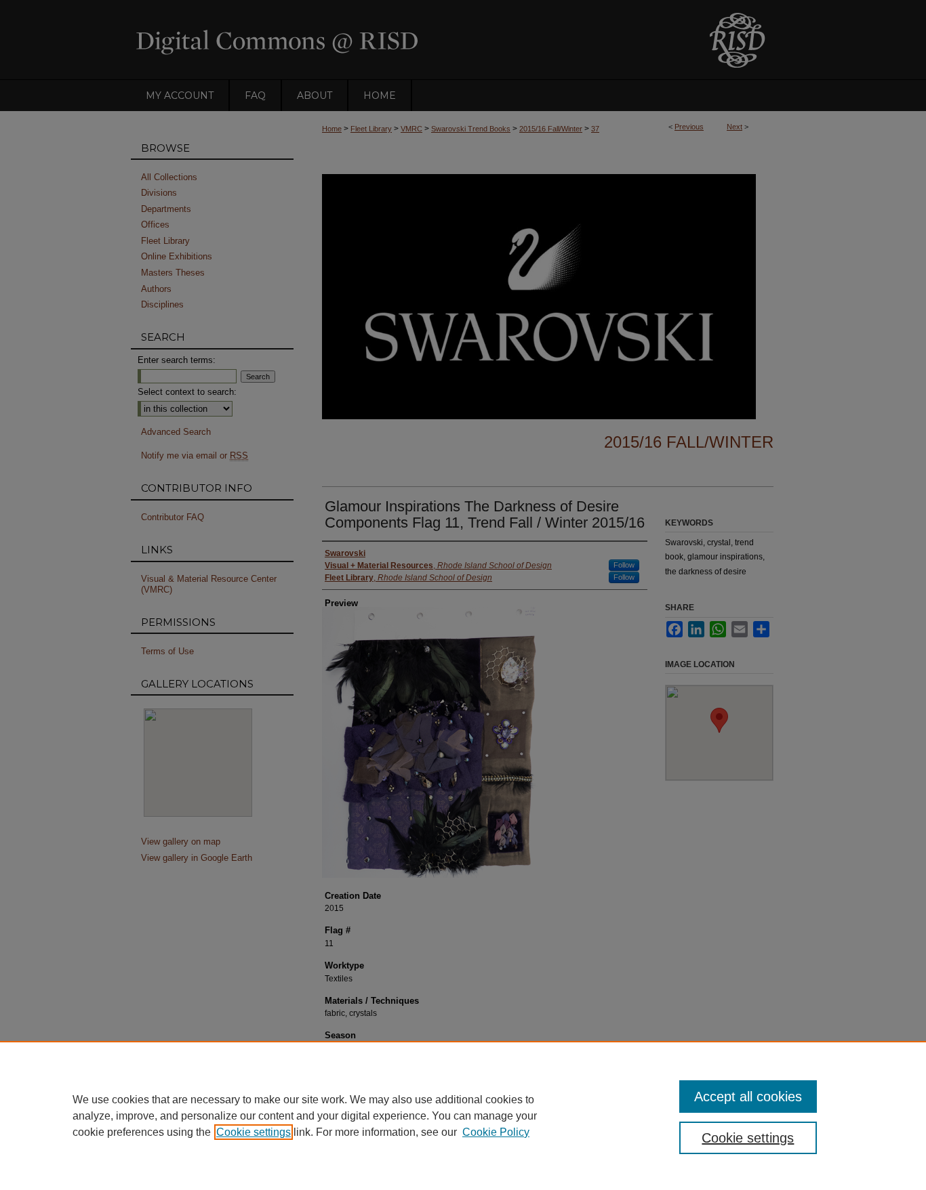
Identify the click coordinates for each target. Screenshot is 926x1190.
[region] (463, 1115)
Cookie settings (253, 1132)
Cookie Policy (495, 1132)
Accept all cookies (748, 1096)
